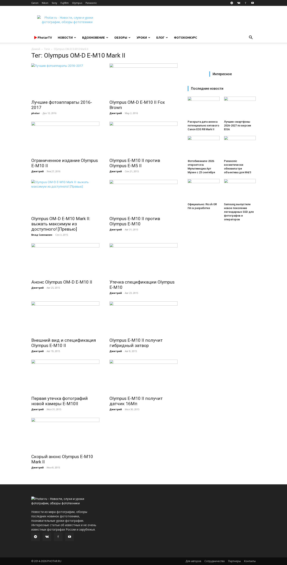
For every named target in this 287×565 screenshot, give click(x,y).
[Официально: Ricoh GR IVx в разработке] (204, 190)
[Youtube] (252, 3)
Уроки (142, 37)
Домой (35, 49)
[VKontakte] (239, 3)
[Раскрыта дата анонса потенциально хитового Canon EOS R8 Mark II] (204, 107)
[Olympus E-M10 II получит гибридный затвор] (143, 318)
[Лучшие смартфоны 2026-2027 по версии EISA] (240, 107)
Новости (65, 37)
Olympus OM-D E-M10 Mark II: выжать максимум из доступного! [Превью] (60, 224)
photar (35, 113)
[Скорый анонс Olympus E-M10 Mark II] (65, 434)
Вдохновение (93, 37)
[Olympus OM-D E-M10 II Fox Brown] (143, 80)
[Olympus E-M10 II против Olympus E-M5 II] (143, 138)
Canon (34, 2)
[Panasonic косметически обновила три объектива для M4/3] (240, 147)
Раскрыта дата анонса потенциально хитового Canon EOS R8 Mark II (203, 125)
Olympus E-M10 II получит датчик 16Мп (136, 401)
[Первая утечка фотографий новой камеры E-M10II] (65, 376)
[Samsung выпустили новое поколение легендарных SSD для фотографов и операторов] (240, 190)
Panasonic (91, 2)
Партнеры (234, 561)
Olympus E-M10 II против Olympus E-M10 (134, 221)
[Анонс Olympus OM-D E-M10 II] (65, 260)
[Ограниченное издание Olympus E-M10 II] (65, 138)
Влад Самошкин (41, 234)
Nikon (45, 2)
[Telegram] (232, 3)
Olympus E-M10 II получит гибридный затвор (136, 343)
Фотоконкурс (185, 37)
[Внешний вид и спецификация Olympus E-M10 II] (65, 318)
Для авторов (193, 561)
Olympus (77, 2)
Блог (160, 37)
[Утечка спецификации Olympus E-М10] (143, 260)
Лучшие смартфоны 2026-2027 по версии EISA (237, 125)
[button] (251, 38)
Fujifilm (65, 2)
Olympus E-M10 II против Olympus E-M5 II (134, 163)
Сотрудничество (214, 561)
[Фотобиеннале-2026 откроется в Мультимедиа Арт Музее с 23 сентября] (204, 147)
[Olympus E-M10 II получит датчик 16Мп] (143, 376)
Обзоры (120, 37)
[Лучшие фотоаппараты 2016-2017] (65, 80)
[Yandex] (245, 3)
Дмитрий (115, 113)
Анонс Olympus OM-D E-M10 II (61, 282)
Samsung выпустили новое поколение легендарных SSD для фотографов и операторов (239, 212)
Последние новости (207, 89)
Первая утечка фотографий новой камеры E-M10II (59, 401)
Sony (54, 2)
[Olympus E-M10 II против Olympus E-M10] (143, 196)
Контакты (250, 561)
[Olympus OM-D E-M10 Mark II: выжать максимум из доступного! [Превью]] (65, 196)
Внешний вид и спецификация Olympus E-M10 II (63, 343)
